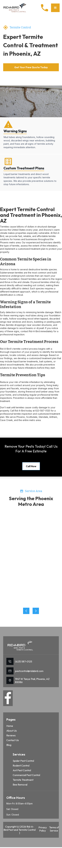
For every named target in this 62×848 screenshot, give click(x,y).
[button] (55, 7)
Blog (8, 744)
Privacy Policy (42, 829)
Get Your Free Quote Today (31, 67)
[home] (15, 7)
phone (44, 8)
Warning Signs (15, 131)
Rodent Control (21, 765)
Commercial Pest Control (26, 775)
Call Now (31, 466)
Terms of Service (54, 829)
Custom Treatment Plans (23, 168)
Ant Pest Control (22, 770)
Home (9, 725)
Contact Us (12, 740)
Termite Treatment (23, 779)
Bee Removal (20, 784)
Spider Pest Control (23, 760)
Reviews (11, 735)
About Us (11, 730)
